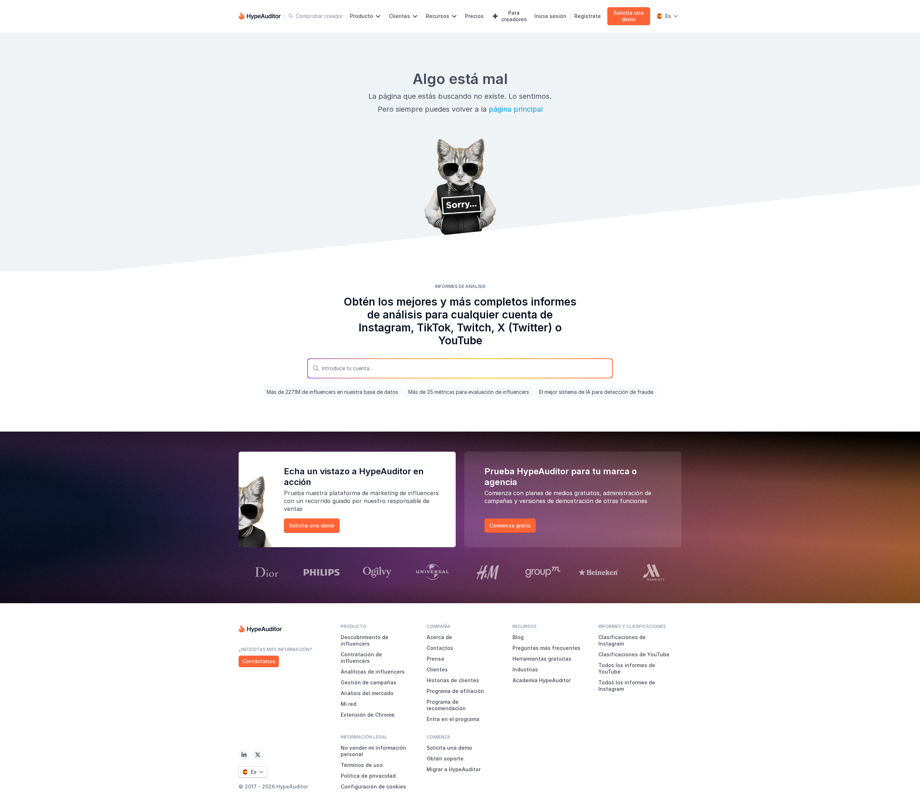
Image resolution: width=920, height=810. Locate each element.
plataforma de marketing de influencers (384, 493)
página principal (516, 109)
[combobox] (460, 368)
